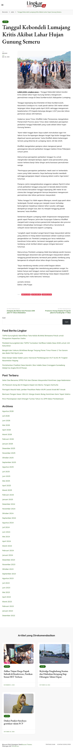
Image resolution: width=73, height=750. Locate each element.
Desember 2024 (8, 504)
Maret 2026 (7, 434)
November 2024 (8, 509)
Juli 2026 (6, 416)
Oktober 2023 (7, 569)
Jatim (5, 21)
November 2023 (8, 564)
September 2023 (9, 574)
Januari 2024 (7, 555)
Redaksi (4, 53)
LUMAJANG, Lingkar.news (28, 92)
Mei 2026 (6, 425)
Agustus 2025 (8, 467)
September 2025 (9, 462)
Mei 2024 (6, 536)
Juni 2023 (6, 588)
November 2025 (8, 453)
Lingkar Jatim (46, 294)
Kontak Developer (64, 744)
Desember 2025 (8, 448)
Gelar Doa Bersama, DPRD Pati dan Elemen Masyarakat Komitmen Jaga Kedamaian (36, 380)
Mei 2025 (6, 481)
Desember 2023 (8, 560)
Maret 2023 (7, 601)
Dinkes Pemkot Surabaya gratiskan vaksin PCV (15, 722)
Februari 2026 (8, 439)
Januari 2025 (7, 499)
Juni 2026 (6, 420)
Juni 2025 (6, 476)
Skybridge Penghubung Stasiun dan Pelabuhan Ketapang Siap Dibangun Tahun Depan (53, 674)
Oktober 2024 (7, 513)
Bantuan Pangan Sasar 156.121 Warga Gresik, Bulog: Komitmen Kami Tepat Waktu (36, 394)
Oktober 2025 (7, 458)
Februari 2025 (8, 495)
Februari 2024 (8, 550)
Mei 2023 (6, 592)
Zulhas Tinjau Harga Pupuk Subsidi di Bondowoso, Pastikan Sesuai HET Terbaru (18, 674)
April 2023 (6, 597)
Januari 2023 (7, 611)
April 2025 (6, 485)
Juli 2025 (6, 471)
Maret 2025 (7, 490)
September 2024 (9, 518)
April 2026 (6, 430)
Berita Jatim (26, 294)
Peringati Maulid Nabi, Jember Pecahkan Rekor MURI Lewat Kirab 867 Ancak (33, 389)
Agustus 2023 (8, 578)
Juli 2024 (6, 527)
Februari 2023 (8, 606)
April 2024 (6, 541)
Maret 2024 (7, 546)
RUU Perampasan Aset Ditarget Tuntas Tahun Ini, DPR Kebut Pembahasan (33, 399)
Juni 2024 (6, 532)
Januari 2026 (7, 444)
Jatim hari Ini (36, 294)
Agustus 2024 (8, 523)
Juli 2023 (6, 583)
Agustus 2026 (8, 411)
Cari (4, 318)
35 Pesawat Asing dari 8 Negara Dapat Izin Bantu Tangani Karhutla (30, 385)
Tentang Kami (50, 744)
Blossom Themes (26, 744)
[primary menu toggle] (2, 5)
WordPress (15, 746)
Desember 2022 (8, 615)
